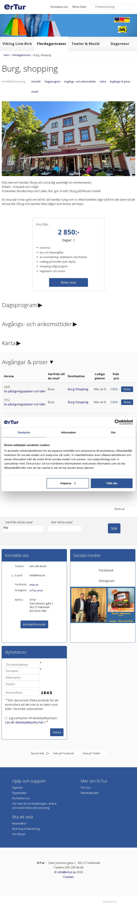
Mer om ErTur (94, 781)
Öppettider (19, 793)
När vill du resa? (62, 522)
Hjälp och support (29, 781)
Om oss (86, 787)
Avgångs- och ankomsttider (80, 81)
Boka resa (68, 282)
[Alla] (23, 528)
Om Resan (19, 834)
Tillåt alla (111, 483)
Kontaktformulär (34, 624)
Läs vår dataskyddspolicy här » (25, 722)
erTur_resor (36, 590)
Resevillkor (19, 823)
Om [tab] (113, 432)
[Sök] (132, 7)
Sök (114, 528)
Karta (103, 81)
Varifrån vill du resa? (19, 522)
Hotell (34, 91)
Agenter (17, 787)
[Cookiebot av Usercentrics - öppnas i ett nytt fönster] (117, 422)
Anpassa (65, 483)
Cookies (68, 877)
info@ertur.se (37, 575)
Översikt (36, 81)
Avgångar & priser (120, 81)
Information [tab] (68, 432)
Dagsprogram (52, 81)
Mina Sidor (79, 7)
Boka (127, 389)
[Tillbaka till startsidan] (15, 7)
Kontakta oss (59, 7)
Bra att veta (22, 817)
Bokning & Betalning (26, 829)
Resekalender (90, 793)
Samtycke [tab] (24, 432)
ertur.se (34, 584)
